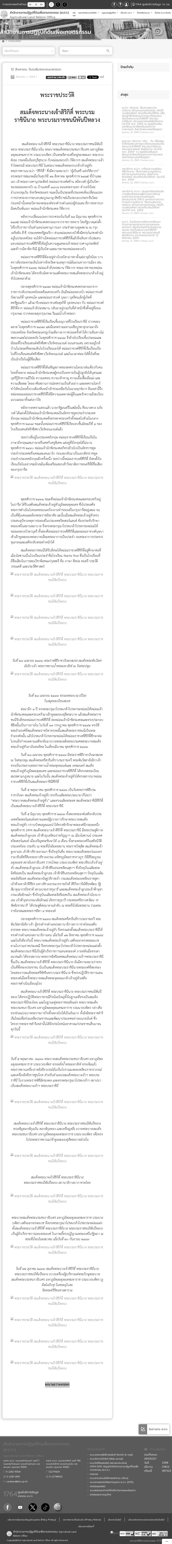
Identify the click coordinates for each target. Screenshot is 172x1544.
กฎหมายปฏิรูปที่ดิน (109, 13)
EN (167, 4)
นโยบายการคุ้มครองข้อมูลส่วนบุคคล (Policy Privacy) (32, 1519)
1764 (10, 1494)
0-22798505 (55, 1476)
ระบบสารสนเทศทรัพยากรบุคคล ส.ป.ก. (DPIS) (111, 1482)
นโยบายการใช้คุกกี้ (86, 1526)
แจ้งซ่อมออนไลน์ (97, 1486)
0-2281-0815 (13, 1476)
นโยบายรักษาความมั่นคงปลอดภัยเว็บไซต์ (146, 1519)
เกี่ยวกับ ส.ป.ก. (127, 13)
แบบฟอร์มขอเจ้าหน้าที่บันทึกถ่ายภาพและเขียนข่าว (113, 1490)
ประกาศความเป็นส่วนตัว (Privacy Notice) (82, 1519)
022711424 (54, 1472)
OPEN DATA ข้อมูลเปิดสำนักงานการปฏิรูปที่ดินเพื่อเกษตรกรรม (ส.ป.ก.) (114, 1468)
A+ (41, 5)
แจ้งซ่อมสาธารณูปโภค (100, 1494)
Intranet (94, 1474)
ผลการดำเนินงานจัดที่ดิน (87, 13)
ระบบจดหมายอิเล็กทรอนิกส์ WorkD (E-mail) (111, 1455)
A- (30, 5)
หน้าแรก (75, 14)
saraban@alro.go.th (17, 1481)
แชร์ (102, 77)
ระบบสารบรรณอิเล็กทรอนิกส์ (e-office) (109, 1478)
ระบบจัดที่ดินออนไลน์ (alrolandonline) (108, 1463)
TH (163, 4)
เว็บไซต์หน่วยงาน (143, 13)
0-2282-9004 (12, 1472)
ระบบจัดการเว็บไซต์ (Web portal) (106, 1459)
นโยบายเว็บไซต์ (114, 1519)
